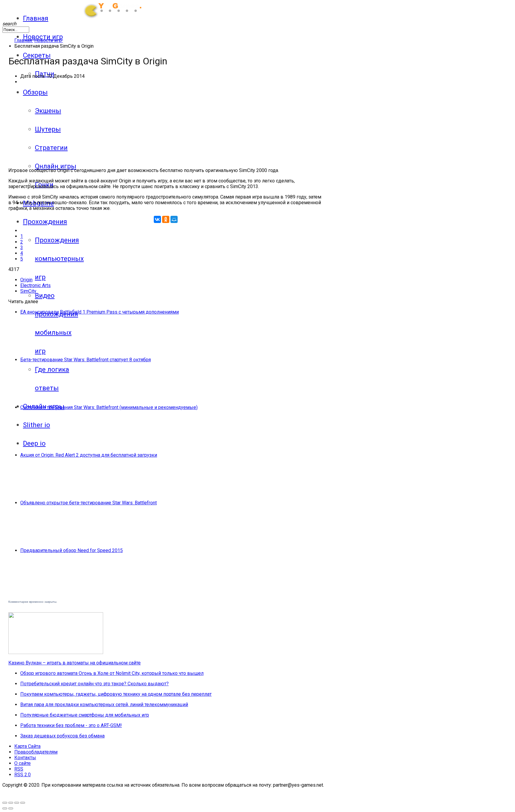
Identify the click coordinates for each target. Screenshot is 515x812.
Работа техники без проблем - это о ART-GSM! (71, 725)
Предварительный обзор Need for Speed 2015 (71, 550)
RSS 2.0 (22, 774)
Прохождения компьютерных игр (59, 258)
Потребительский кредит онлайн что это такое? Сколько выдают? (94, 684)
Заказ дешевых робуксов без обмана (62, 736)
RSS (18, 769)
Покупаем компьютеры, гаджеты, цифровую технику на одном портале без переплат (116, 694)
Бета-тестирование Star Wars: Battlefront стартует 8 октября (85, 359)
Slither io (36, 425)
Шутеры (48, 129)
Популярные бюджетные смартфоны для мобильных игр (84, 715)
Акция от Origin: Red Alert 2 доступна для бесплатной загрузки (88, 455)
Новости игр (43, 37)
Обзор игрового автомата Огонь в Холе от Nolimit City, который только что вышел (112, 673)
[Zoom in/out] (10, 803)
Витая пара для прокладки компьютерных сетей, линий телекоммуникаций (104, 704)
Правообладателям (36, 752)
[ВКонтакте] (157, 219)
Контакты (25, 757)
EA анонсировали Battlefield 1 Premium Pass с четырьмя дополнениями (99, 312)
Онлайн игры (55, 166)
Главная (35, 18)
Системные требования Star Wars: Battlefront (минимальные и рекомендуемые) (109, 407)
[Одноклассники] (165, 219)
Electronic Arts (35, 285)
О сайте (22, 763)
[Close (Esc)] (22, 803)
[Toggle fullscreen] (4, 803)
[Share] (16, 803)
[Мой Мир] (174, 219)
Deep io (34, 443)
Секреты (37, 55)
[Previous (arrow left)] (4, 808)
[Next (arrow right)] (10, 808)
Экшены (48, 110)
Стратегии (51, 147)
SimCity (28, 291)
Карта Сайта (27, 746)
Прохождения (45, 221)
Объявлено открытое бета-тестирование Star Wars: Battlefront (88, 503)
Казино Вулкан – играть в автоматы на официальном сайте (74, 663)
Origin (26, 280)
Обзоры (35, 92)
